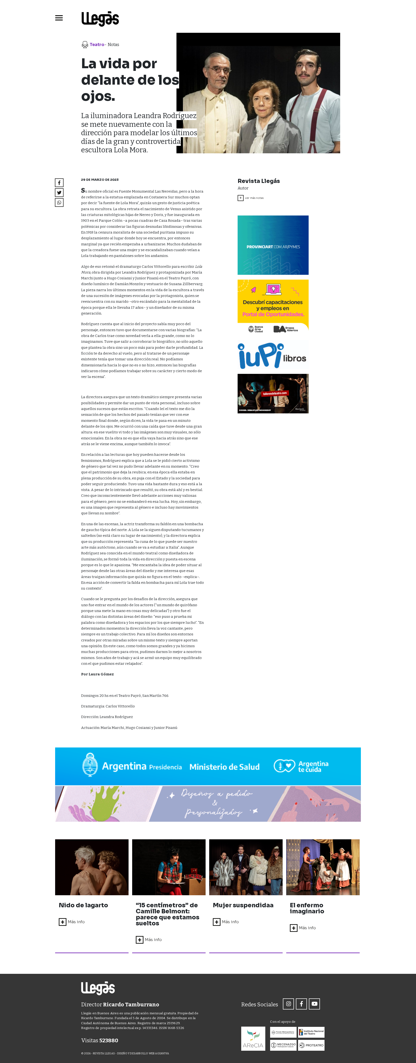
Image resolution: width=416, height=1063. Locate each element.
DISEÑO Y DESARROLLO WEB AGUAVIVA (143, 1053)
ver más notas (251, 198)
